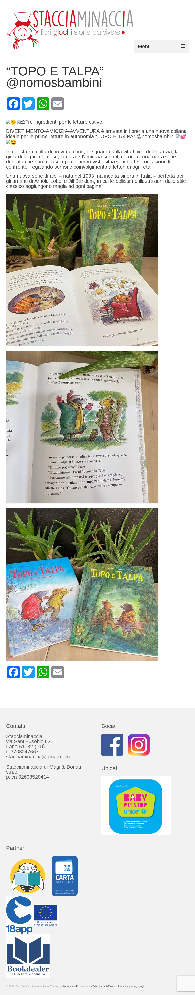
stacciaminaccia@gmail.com (38, 756)
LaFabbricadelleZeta (101, 986)
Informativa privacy (127, 986)
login (142, 986)
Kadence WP (70, 986)
